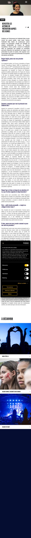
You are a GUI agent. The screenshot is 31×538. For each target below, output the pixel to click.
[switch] (27, 269)
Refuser (10, 294)
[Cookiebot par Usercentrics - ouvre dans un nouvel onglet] (22, 243)
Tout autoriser (10, 287)
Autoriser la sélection (10, 290)
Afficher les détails (22, 283)
